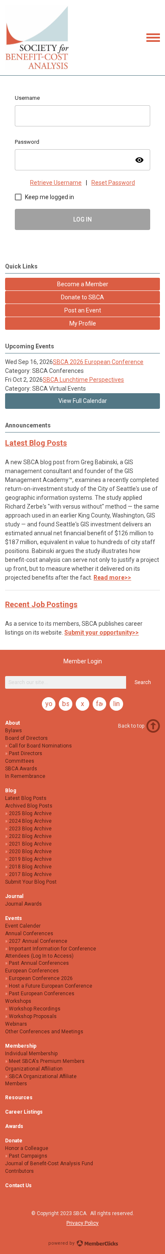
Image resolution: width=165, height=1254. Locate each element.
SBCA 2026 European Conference (98, 362)
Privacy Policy (82, 1223)
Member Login (82, 661)
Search (143, 682)
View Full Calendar (82, 400)
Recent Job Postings (41, 604)
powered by (62, 1243)
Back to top (131, 726)
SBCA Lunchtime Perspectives (83, 379)
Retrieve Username (56, 182)
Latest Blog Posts (36, 442)
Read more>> (112, 577)
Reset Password (113, 182)
